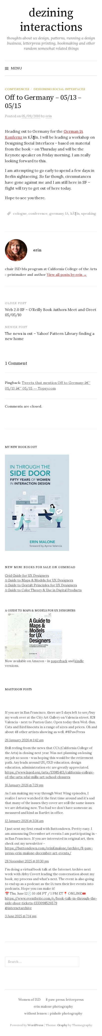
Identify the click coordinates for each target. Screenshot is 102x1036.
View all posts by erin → (67, 274)
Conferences (17, 89)
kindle (79, 661)
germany (56, 213)
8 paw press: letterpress (65, 1000)
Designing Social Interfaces (59, 89)
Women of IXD (29, 1000)
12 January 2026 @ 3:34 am (24, 821)
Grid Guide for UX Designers (27, 576)
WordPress (35, 1025)
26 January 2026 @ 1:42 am (24, 740)
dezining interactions (51, 20)
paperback (59, 661)
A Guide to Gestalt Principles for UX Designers (41, 585)
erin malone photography (53, 1006)
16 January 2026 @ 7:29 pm (24, 785)
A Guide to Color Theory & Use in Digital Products (43, 590)
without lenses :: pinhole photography (53, 1013)
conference (38, 213)
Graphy (62, 1025)
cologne (20, 213)
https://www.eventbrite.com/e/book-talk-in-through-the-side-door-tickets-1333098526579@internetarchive (51, 903)
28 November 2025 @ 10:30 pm (27, 861)
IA (67, 213)
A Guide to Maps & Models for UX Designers (39, 580)
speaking (88, 213)
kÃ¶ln (74, 213)
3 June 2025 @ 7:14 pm (20, 916)
